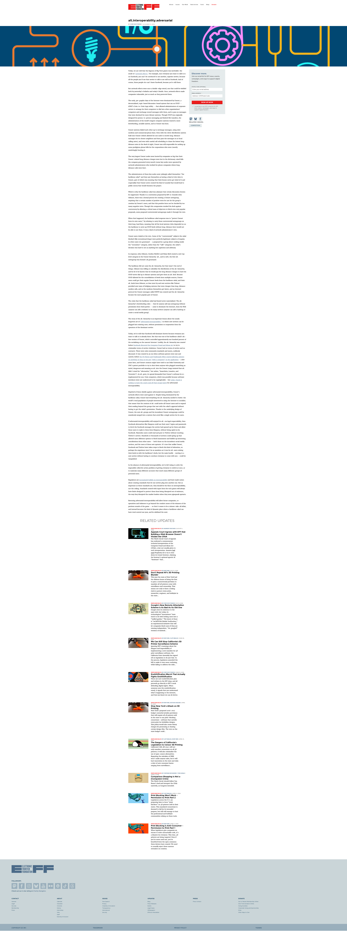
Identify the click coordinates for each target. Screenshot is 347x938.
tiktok (65, 886)
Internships (60, 910)
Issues (178, 4)
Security (14, 905)
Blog (149, 901)
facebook (22, 886)
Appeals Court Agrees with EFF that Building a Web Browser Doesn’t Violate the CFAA (168, 534)
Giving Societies (243, 905)
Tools (202, 4)
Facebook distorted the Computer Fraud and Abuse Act (153, 345)
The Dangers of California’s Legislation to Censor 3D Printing (167, 743)
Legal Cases (151, 908)
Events (149, 905)
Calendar (59, 901)
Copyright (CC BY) (19, 928)
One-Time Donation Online (246, 903)
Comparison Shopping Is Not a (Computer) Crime (165, 777)
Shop (207, 4)
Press (13, 910)
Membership (15, 908)
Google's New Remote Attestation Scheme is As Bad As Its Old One (167, 606)
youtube (43, 886)
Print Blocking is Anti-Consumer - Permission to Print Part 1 (167, 827)
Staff (58, 914)
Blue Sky (36, 886)
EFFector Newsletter (153, 912)
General (14, 901)
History (59, 908)
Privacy (104, 903)
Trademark (98, 928)
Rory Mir (166, 570)
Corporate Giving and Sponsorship (248, 908)
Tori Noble (181, 773)
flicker (50, 886)
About (171, 4)
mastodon (14, 886)
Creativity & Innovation (108, 905)
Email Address (196, 93)
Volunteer (60, 903)
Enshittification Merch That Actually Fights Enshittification (168, 675)
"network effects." (142, 74)
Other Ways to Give (243, 912)
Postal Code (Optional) (199, 86)
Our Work (185, 4)
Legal (13, 903)
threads (72, 886)
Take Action (194, 4)
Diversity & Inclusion (62, 916)
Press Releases (152, 903)
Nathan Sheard (175, 702)
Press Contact (197, 901)
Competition (195, 125)
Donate (214, 4)
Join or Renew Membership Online (248, 901)
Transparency (106, 908)
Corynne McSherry (170, 773)
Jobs (58, 912)
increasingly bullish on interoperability (153, 480)
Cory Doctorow (135, 24)
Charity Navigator (39, 891)
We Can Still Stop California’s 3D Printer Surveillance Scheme (166, 642)
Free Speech (106, 901)
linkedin (58, 886)
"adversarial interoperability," (151, 322)
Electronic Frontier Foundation (143, 8)
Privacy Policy (180, 928)
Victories (59, 905)
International (106, 910)
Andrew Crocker (169, 528)
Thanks (259, 928)
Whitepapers (151, 910)
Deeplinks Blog (156, 528)
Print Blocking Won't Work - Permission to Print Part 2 (164, 796)
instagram (29, 886)
